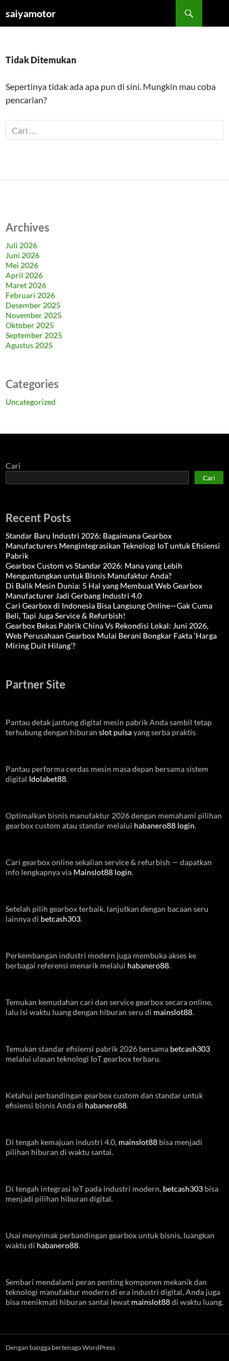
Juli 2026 (21, 245)
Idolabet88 (47, 779)
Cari (13, 465)
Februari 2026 (30, 295)
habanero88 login (164, 825)
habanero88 (148, 965)
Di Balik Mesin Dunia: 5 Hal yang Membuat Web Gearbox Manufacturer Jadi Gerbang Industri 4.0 (104, 590)
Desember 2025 (33, 305)
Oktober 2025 (30, 325)
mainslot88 (172, 1012)
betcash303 (61, 918)
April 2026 (24, 275)
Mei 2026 (22, 265)
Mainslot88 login (102, 872)
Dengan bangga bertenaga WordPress (60, 1347)
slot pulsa (115, 732)
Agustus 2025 (29, 345)
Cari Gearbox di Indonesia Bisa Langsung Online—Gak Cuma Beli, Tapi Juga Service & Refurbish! (109, 610)
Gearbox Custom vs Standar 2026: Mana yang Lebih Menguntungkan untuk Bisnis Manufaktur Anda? (94, 570)
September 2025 (34, 335)
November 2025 (34, 315)
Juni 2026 (22, 255)
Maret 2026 (26, 285)
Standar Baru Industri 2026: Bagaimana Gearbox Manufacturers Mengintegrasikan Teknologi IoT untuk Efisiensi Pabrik (113, 545)
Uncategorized (31, 401)
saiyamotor (31, 13)
